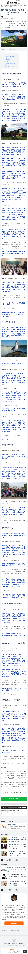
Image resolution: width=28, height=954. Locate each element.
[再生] (3, 807)
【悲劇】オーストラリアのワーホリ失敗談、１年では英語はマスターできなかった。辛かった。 (16, 846)
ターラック (5, 811)
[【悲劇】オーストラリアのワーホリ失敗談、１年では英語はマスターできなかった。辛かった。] (4, 846)
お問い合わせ (14, 949)
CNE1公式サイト (13, 798)
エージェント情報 (11, 943)
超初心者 (15, 813)
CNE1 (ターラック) (12, 824)
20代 (13, 811)
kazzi (4, 16)
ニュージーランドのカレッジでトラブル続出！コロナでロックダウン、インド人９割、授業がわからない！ (16, 883)
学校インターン (5, 813)
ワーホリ (17, 811)
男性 (11, 813)
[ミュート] (21, 807)
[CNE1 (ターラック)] (4, 826)
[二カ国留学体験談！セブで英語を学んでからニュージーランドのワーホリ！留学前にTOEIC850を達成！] (4, 853)
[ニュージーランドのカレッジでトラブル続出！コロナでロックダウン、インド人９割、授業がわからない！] (4, 883)
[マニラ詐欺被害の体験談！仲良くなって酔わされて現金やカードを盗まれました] (4, 876)
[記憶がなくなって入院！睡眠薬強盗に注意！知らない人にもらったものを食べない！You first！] (4, 870)
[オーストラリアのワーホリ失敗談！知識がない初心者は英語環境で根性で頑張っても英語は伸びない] (4, 840)
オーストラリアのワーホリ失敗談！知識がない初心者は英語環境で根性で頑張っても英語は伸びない (16, 839)
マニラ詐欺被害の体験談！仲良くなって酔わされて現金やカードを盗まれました (16, 876)
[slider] (24, 807)
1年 (9, 811)
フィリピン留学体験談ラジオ (14, 2)
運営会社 (5, 943)
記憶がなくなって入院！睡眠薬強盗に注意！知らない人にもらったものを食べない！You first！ (16, 869)
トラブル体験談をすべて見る (11, 890)
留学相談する (14, 923)
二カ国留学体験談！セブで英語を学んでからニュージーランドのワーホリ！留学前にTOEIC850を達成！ (16, 853)
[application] (14, 807)
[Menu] (26, 2)
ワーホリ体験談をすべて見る (11, 860)
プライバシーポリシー (19, 943)
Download (7, 810)
